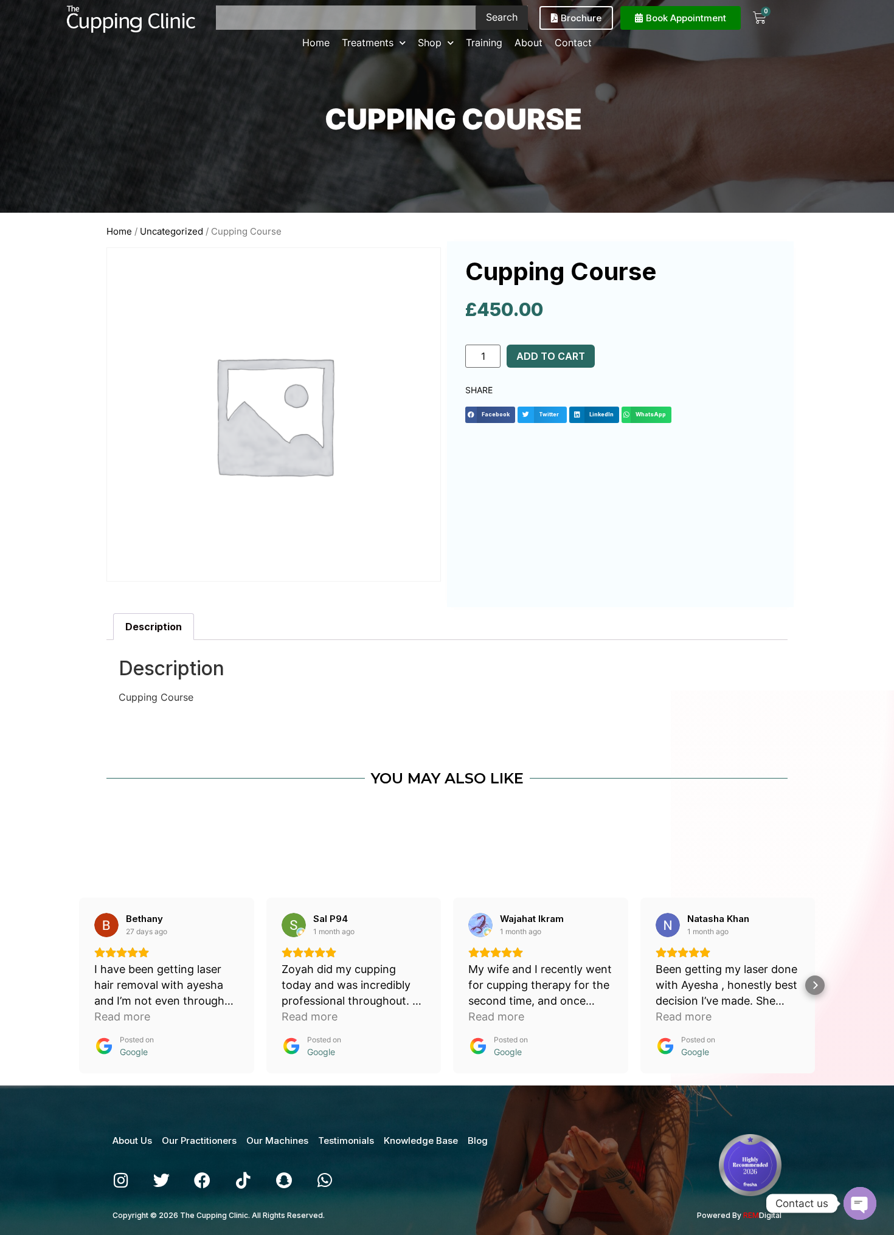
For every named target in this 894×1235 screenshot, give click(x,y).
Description (153, 627)
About (528, 42)
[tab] (153, 626)
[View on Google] (106, 925)
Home (316, 42)
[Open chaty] (860, 1203)
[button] (490, 415)
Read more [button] (122, 1016)
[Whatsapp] (324, 1180)
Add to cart (550, 356)
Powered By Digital (739, 1215)
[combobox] (346, 17)
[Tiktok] (243, 1180)
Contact (573, 42)
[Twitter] (161, 1180)
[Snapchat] (283, 1180)
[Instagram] (121, 1180)
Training (484, 42)
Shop (430, 42)
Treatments (367, 42)
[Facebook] (202, 1180)
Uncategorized (171, 231)
